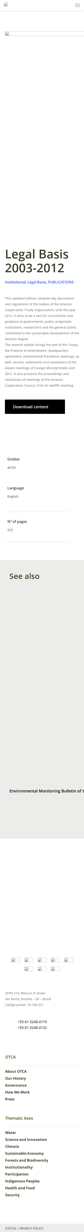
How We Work (17, 1092)
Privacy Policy (31, 1228)
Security (12, 1194)
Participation (17, 1174)
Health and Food (20, 1188)
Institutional (15, 282)
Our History (15, 1078)
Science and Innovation (26, 1139)
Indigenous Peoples (22, 1181)
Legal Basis (36, 282)
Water (10, 1132)
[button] (77, 5)
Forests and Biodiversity (26, 1160)
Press (10, 1099)
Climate (12, 1146)
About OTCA (16, 1071)
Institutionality (19, 1167)
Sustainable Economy (24, 1153)
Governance (16, 1085)
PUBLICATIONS (61, 282)
